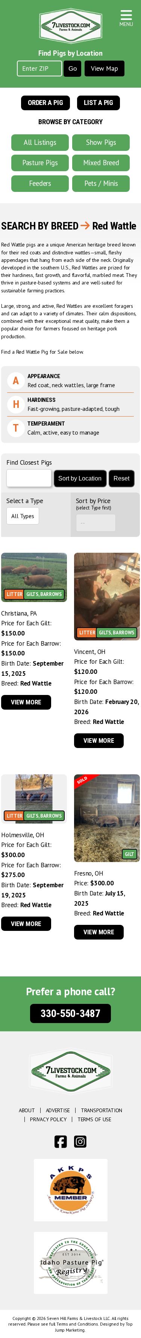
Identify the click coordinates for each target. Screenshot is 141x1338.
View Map (104, 68)
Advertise (58, 1110)
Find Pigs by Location (70, 53)
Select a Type (24, 501)
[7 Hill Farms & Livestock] (70, 26)
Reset (121, 478)
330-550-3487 (70, 1013)
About (27, 1110)
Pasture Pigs (40, 162)
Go (72, 68)
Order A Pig (45, 103)
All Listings (40, 142)
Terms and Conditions (77, 1324)
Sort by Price (93, 504)
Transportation (101, 1110)
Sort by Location (80, 478)
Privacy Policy (48, 1119)
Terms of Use (94, 1119)
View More (26, 702)
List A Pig (98, 103)
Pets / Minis (101, 183)
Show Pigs (101, 142)
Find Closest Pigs (29, 462)
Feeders (40, 183)
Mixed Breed (101, 162)
